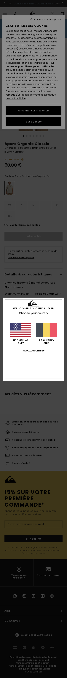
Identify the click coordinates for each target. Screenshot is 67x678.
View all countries (33, 350)
